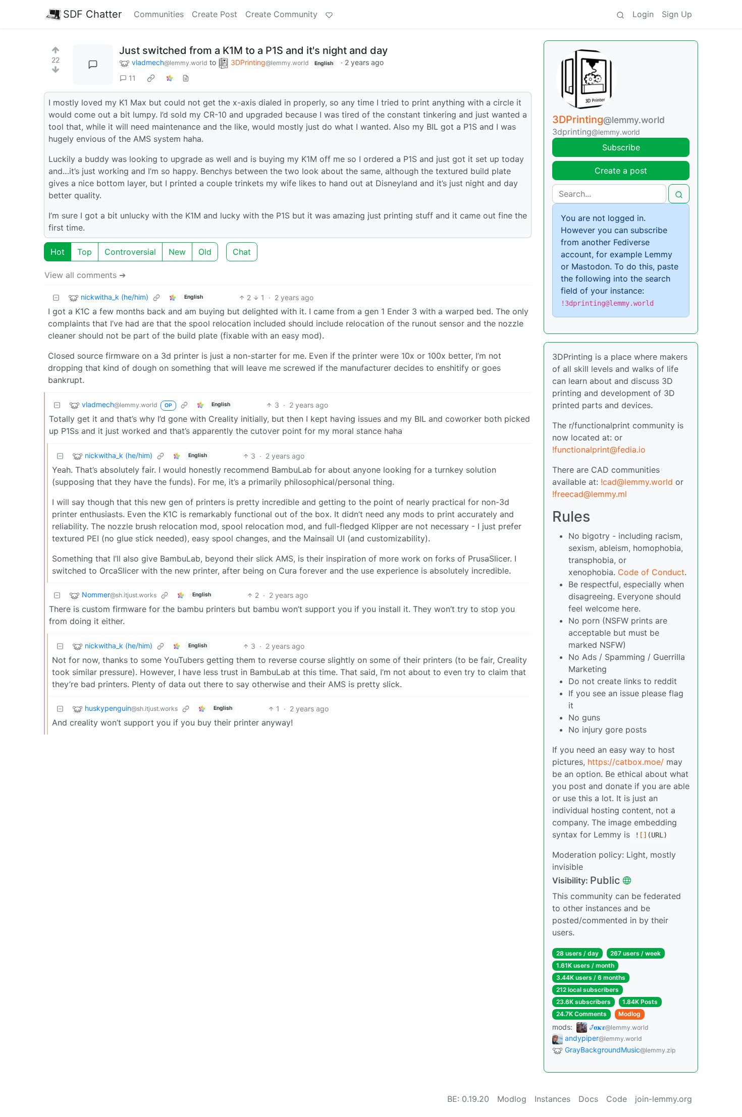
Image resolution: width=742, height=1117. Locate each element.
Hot (57, 252)
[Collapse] (56, 297)
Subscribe (621, 147)
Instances (552, 1099)
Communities (159, 14)
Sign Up (677, 14)
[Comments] (93, 64)
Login (643, 14)
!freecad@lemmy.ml (589, 494)
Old (204, 252)
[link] (151, 78)
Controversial (130, 252)
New (177, 252)
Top (84, 252)
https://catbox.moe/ (626, 762)
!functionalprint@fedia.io (599, 449)
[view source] (186, 78)
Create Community (281, 14)
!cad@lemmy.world (637, 482)
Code (616, 1099)
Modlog (629, 1014)
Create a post (621, 170)
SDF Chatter (92, 14)
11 (132, 78)
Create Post (214, 14)
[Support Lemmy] (329, 14)
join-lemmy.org (663, 1099)
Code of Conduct (651, 572)
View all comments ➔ (85, 275)
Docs (588, 1099)
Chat (242, 252)
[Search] (620, 14)
